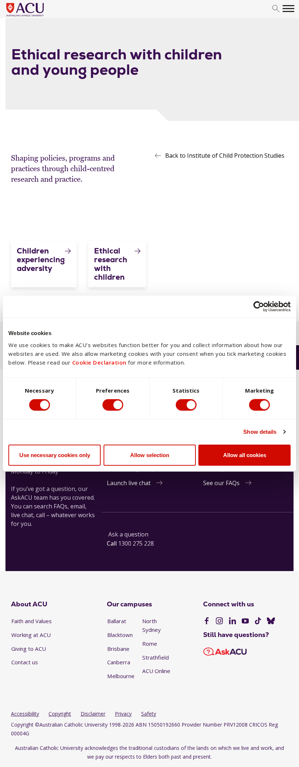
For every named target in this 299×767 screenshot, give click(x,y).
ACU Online (156, 670)
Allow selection (149, 455)
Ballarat (116, 621)
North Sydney (151, 625)
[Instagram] (219, 621)
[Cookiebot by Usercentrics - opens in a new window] (259, 306)
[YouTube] (245, 621)
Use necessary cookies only (54, 455)
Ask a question (128, 534)
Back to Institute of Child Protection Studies (224, 156)
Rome (149, 643)
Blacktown (120, 634)
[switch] (112, 405)
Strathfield (155, 657)
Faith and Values (31, 621)
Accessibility (25, 713)
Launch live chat (129, 483)
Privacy (123, 713)
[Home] (36, 17)
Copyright (59, 713)
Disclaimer (93, 713)
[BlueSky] (271, 621)
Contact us (24, 662)
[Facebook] (206, 621)
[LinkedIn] (232, 621)
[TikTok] (258, 621)
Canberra (118, 662)
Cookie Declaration (99, 362)
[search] (275, 9)
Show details (259, 432)
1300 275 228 (136, 543)
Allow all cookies (244, 455)
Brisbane (118, 648)
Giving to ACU (28, 648)
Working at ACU (31, 634)
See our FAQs (221, 483)
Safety (148, 713)
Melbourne (121, 676)
